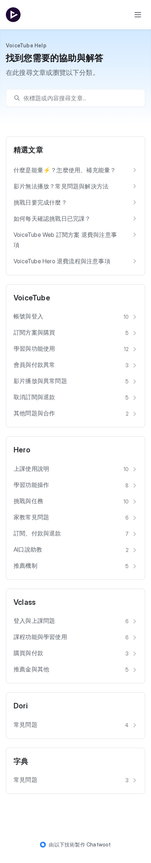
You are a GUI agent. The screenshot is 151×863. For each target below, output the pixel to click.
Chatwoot (98, 844)
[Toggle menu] (137, 14)
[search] (79, 98)
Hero (22, 449)
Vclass (25, 602)
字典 (21, 761)
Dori (21, 705)
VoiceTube (32, 297)
